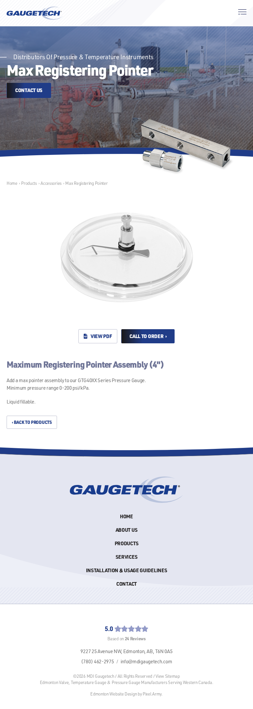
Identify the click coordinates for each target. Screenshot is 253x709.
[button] (242, 13)
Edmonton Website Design (113, 694)
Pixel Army (152, 694)
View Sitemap (167, 676)
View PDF (101, 336)
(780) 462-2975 (97, 661)
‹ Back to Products (32, 422)
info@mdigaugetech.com (146, 661)
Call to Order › (147, 336)
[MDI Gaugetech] (35, 13)
